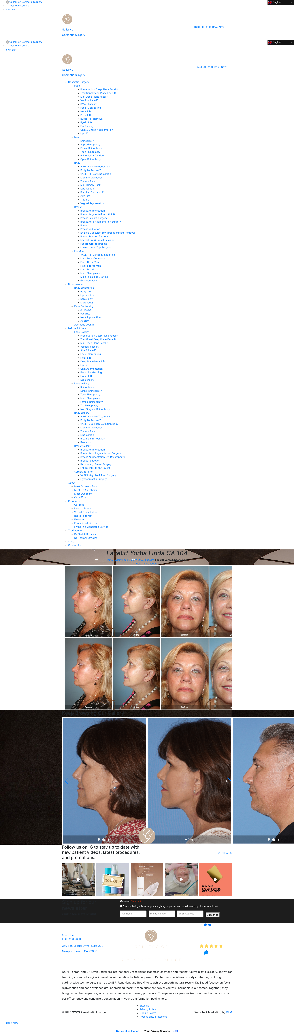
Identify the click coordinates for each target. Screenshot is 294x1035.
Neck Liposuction (90, 317)
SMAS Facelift (88, 104)
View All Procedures (147, 563)
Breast (78, 206)
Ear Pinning (86, 126)
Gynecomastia (88, 280)
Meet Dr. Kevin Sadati (86, 486)
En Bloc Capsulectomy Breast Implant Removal (107, 232)
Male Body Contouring (93, 258)
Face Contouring (84, 306)
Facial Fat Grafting (91, 372)
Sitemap (144, 1005)
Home (109, 559)
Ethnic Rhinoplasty (91, 148)
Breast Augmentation (92, 210)
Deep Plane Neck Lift (92, 361)
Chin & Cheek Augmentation (96, 129)
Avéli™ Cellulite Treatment (95, 416)
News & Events (83, 508)
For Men (79, 251)
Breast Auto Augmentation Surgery (100, 221)
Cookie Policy (148, 1012)
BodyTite (85, 291)
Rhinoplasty (87, 140)
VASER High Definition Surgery (98, 475)
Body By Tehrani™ (90, 420)
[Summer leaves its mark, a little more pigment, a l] (181, 879)
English (276, 2)
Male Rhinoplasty (90, 273)
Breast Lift (86, 225)
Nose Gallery (81, 383)
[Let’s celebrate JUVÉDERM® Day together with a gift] (215, 879)
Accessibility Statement (153, 1016)
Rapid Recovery (83, 515)
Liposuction (87, 188)
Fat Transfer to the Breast (95, 467)
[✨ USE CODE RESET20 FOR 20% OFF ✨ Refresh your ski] (112, 879)
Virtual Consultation (85, 512)
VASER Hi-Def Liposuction (95, 173)
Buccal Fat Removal (91, 118)
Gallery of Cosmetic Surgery (25, 1)
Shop (71, 541)
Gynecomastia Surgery (93, 479)
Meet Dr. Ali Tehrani (85, 490)
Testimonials (75, 530)
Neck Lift (85, 111)
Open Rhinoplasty (90, 159)
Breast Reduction (90, 229)
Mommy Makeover (91, 177)
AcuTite (84, 320)
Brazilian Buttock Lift (92, 192)
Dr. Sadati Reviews (85, 534)
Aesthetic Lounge (19, 5)
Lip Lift (84, 133)
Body (77, 162)
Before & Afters (77, 328)
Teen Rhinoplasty (90, 151)
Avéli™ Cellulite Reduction (95, 166)
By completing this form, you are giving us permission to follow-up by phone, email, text (170, 906)
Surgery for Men (83, 471)
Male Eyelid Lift (89, 269)
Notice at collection (127, 1031)
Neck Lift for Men (90, 265)
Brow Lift (85, 115)
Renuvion (85, 442)
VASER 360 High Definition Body (99, 423)
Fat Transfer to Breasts (93, 243)
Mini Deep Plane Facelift (94, 96)
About (71, 482)
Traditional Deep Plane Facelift (98, 93)
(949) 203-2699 (202, 26)
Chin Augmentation (91, 368)
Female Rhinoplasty (91, 401)
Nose (77, 137)
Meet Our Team (83, 493)
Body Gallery (81, 412)
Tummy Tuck (87, 181)
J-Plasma (85, 309)
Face (77, 85)
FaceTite (85, 313)
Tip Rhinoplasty (89, 405)
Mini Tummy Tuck (90, 184)
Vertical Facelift (89, 100)
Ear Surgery (87, 379)
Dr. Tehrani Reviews (85, 537)
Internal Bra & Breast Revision (97, 240)
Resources (74, 501)
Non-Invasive (75, 284)
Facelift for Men (89, 262)
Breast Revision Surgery (94, 236)
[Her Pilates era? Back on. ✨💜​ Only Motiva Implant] (78, 879)
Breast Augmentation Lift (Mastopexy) (102, 456)
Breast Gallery (82, 445)
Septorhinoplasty (90, 144)
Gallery (117, 559)
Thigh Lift (85, 199)
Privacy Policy (148, 1009)
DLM (229, 1012)
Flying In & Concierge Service (91, 526)
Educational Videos (85, 523)
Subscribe (212, 914)
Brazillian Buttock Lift (92, 438)
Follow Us (226, 853)
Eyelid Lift (86, 122)
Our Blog (79, 504)
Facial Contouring (90, 107)
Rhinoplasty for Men (92, 155)
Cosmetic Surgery (78, 81)
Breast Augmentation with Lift (97, 214)
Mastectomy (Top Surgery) (96, 247)
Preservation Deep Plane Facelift (99, 89)
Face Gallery (81, 331)
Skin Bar (11, 9)
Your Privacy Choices (157, 1031)
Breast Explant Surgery (93, 217)
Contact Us (74, 545)
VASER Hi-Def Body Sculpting (97, 254)
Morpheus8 (86, 302)
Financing (79, 519)
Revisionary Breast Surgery (96, 464)
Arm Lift (85, 195)
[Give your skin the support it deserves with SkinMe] (147, 879)
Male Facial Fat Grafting (94, 276)
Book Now (218, 26)
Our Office (80, 497)
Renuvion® (86, 298)
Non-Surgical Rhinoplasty (95, 409)
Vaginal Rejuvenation (92, 203)
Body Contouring (84, 287)
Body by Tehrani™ (90, 170)
